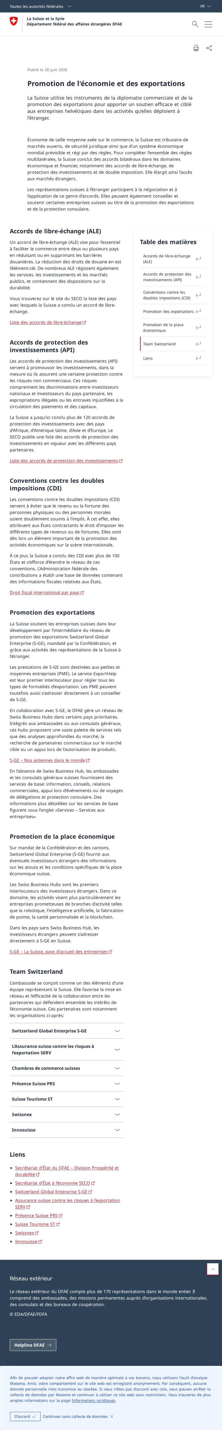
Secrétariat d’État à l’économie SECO (52, 1183)
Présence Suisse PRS (36, 1215)
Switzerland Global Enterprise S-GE (51, 1192)
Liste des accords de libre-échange (45, 322)
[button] (213, 1269)
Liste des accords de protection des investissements (64, 461)
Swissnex (24, 1233)
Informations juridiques (93, 1400)
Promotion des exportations (168, 311)
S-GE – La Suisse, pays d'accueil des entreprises (58, 952)
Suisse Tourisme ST (35, 1224)
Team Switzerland (159, 343)
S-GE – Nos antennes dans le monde (47, 760)
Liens (148, 358)
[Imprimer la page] (196, 48)
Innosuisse (26, 1241)
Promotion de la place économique (163, 327)
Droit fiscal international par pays (44, 592)
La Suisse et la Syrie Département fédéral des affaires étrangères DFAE (74, 21)
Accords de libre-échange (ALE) (166, 258)
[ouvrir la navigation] (208, 24)
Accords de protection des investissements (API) (167, 276)
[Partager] (209, 48)
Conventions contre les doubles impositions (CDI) (166, 295)
